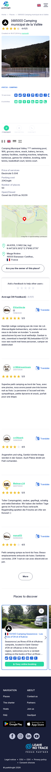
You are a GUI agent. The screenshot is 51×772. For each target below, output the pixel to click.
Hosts (6, 709)
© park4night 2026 (12, 767)
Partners (31, 702)
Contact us (32, 696)
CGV (29, 759)
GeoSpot (31, 715)
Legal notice (10, 759)
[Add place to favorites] (41, 611)
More (25, 576)
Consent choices (27, 762)
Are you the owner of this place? (23, 268)
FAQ (5, 715)
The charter (9, 702)
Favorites (19, 132)
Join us (30, 709)
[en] (39, 5)
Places (12, 15)
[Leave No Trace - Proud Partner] (37, 748)
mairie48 (25, 33)
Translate (44, 310)
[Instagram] (14, 310)
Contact (32, 132)
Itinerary (6, 132)
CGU (21, 759)
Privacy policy (40, 759)
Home (4, 15)
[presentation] (5, 56)
